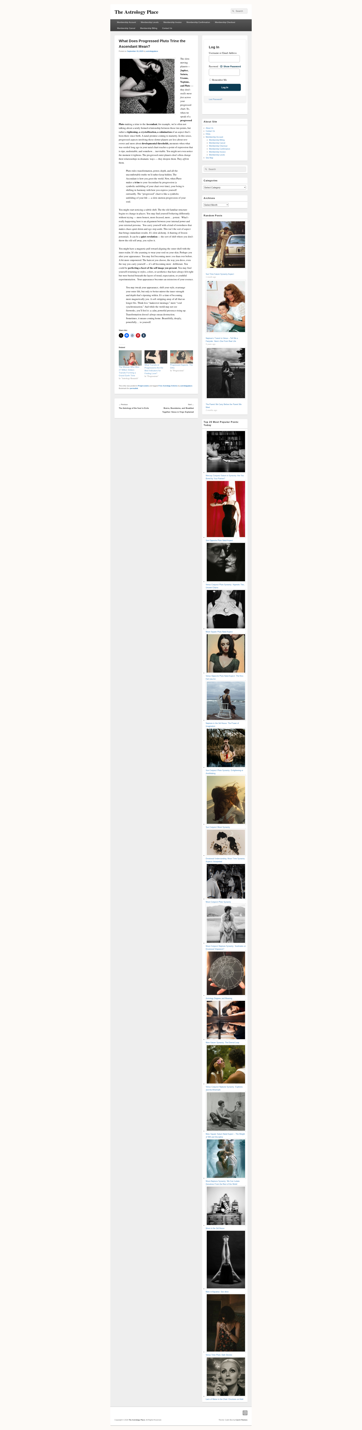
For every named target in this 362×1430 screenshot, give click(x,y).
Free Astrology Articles (168, 386)
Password (213, 66)
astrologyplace (152, 51)
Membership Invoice (172, 22)
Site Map (209, 158)
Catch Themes (241, 1420)
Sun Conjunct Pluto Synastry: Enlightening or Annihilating (224, 771)
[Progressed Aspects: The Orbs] (181, 356)
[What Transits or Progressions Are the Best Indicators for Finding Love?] (156, 356)
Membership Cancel (126, 28)
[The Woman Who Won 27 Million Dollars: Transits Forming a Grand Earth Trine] (130, 358)
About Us (209, 128)
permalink (134, 388)
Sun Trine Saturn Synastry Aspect (220, 274)
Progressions (143, 386)
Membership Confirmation (198, 22)
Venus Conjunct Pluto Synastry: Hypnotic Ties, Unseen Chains (225, 586)
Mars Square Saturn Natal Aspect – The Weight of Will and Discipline (225, 1135)
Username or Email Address (223, 52)
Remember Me (219, 79)
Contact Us (167, 28)
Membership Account (126, 22)
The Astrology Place (136, 11)
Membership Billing (148, 28)
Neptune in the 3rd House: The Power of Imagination (222, 724)
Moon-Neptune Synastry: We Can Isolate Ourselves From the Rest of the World (223, 1182)
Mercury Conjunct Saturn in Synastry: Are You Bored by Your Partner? (225, 477)
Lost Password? (215, 99)
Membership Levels (150, 22)
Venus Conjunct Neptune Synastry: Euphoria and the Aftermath (224, 1088)
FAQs (208, 134)
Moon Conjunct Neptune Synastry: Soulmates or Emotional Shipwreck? (226, 947)
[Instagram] (245, 1412)
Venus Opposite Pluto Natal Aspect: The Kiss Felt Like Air (224, 677)
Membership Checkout (225, 22)
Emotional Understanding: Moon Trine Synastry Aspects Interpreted (225, 860)
